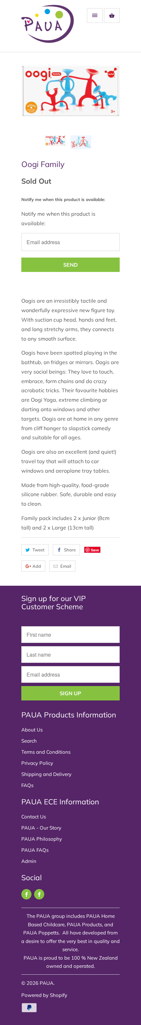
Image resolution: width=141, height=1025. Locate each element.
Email (65, 566)
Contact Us (33, 817)
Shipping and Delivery (46, 774)
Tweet (38, 549)
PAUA (46, 983)
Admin (28, 861)
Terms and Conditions (45, 752)
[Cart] (112, 15)
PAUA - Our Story (41, 828)
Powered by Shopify (44, 995)
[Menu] (95, 15)
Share (70, 549)
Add (36, 566)
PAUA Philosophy (41, 839)
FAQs (27, 785)
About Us (32, 730)
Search (29, 741)
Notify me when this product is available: (63, 199)
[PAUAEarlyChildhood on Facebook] (39, 894)
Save (95, 549)
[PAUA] (47, 28)
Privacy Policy (37, 763)
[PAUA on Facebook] (26, 894)
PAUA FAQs (35, 850)
